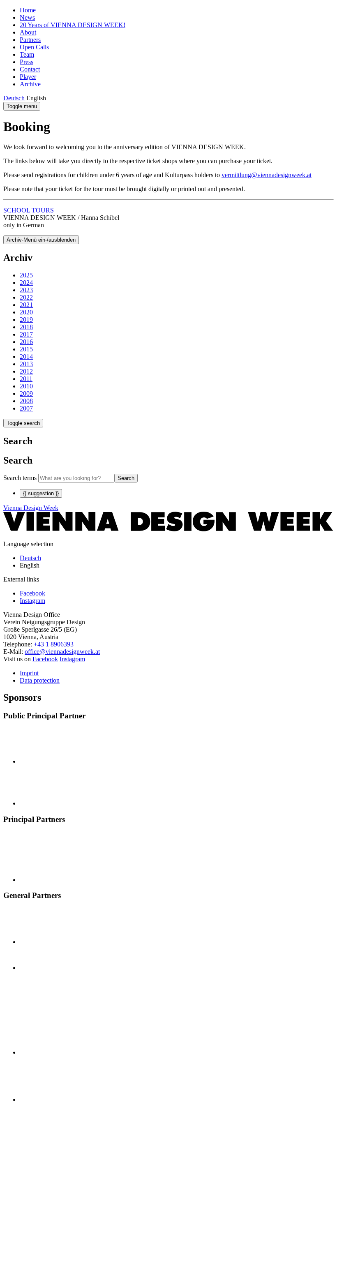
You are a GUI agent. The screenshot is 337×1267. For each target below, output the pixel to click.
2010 (26, 386)
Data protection (40, 680)
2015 (26, 349)
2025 (26, 275)
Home (28, 10)
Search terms (20, 477)
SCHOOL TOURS (28, 210)
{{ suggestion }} (41, 493)
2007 (26, 408)
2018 (26, 326)
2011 (26, 378)
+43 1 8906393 (54, 644)
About (28, 32)
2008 (26, 400)
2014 (26, 356)
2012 (26, 371)
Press (26, 61)
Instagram (72, 658)
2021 (26, 304)
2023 (26, 289)
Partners (30, 39)
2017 (26, 334)
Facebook (45, 658)
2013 (26, 363)
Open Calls (34, 47)
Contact (30, 69)
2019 (26, 319)
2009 (26, 393)
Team (27, 54)
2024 (26, 282)
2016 (26, 341)
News (27, 17)
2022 (26, 297)
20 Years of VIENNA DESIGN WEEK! (72, 24)
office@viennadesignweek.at (62, 651)
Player (28, 76)
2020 (26, 312)
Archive (30, 84)
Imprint (29, 672)
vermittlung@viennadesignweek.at (267, 174)
